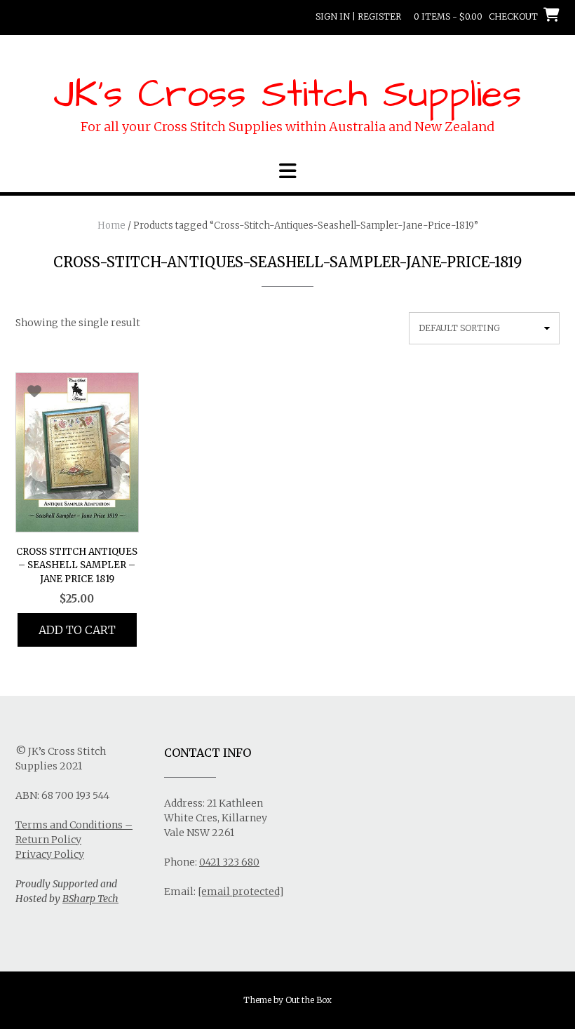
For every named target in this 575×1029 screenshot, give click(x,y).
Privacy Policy (49, 854)
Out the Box (308, 1000)
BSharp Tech (90, 898)
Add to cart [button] (77, 630)
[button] (287, 171)
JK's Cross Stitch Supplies (287, 94)
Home (111, 225)
